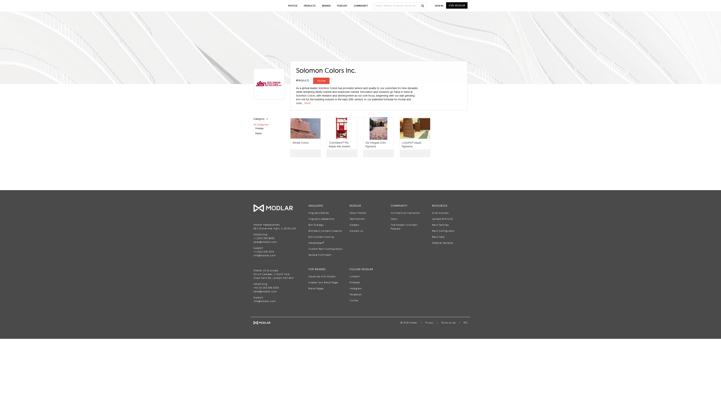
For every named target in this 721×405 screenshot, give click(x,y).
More (307, 103)
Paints (258, 133)
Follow (321, 81)
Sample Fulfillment (319, 254)
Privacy (429, 322)
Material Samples (442, 242)
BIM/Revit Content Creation (325, 230)
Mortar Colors (300, 142)
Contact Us (356, 230)
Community (361, 5)
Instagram (356, 288)
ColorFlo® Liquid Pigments (411, 144)
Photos (292, 5)
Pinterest (355, 282)
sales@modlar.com (265, 241)
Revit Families (440, 224)
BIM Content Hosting (321, 236)
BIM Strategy (316, 224)
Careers (354, 224)
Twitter (354, 300)
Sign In (439, 5)
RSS (466, 322)
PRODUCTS (302, 80)
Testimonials (357, 218)
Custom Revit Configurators (325, 248)
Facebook (356, 294)
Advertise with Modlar (322, 276)
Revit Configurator (443, 230)
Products (310, 5)
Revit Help (438, 236)
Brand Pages (316, 288)
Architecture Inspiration (405, 212)
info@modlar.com (264, 255)
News (394, 218)
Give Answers (440, 212)
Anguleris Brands (318, 212)
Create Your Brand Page (323, 282)
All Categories (260, 124)
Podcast (342, 5)
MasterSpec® (316, 242)
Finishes (259, 128)
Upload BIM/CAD (442, 218)
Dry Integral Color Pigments (375, 144)
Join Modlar (457, 5)
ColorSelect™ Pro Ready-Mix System (339, 144)
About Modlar (358, 212)
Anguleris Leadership (321, 218)
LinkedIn (355, 276)
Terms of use (448, 322)
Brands (326, 5)
